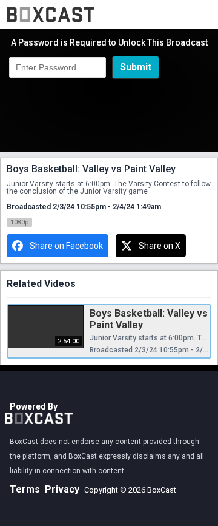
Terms (25, 489)
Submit (135, 67)
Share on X (159, 246)
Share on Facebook (66, 246)
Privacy (62, 489)
